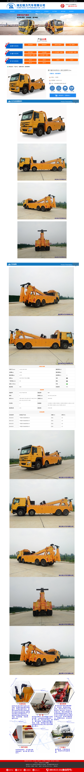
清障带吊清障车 (58, 44)
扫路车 (58, 59)
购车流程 (63, 11)
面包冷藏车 (30, 52)
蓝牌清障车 (30, 44)
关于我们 (29, 11)
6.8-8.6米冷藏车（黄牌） (30, 55)
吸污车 (44, 62)
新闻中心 (38, 11)
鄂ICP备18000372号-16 (47, 766)
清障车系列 (21, 66)
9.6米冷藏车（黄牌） (44, 55)
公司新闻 (46, 11)
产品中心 (21, 11)
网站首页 (12, 11)
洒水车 (30, 59)
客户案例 (54, 11)
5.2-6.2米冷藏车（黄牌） (71, 52)
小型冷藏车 (44, 52)
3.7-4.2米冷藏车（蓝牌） (58, 52)
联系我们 (71, 11)
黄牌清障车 (44, 44)
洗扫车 (71, 59)
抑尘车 (44, 59)
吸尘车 (30, 62)
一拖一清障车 (72, 44)
